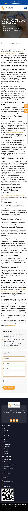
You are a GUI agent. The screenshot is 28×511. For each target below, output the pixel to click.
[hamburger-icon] (25, 8)
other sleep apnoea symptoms (15, 132)
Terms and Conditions (18, 509)
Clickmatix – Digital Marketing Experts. (17, 506)
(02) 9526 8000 (11, 325)
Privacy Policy (8, 509)
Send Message (8, 387)
